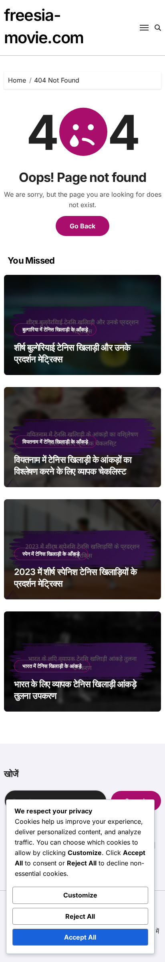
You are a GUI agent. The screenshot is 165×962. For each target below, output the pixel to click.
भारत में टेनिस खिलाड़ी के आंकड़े (52, 666)
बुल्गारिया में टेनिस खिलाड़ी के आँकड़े (55, 329)
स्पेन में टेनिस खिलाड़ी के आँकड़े (51, 554)
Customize (80, 895)
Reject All (80, 916)
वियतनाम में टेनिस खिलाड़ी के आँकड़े (55, 441)
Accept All (80, 937)
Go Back (82, 226)
